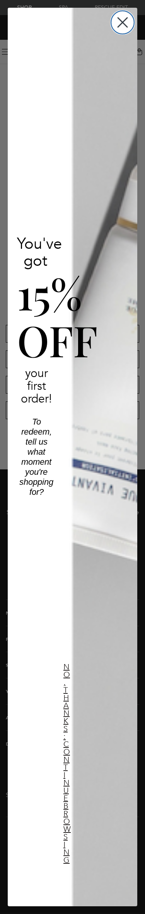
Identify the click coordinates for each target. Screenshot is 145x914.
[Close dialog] (122, 22)
